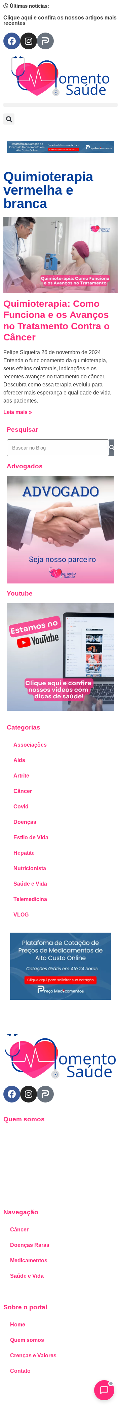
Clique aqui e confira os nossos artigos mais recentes (60, 20)
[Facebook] (11, 41)
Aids (19, 760)
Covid (21, 806)
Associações (30, 745)
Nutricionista (29, 868)
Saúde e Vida (30, 884)
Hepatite (24, 853)
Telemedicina (30, 899)
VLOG (21, 915)
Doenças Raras (29, 1245)
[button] (60, 105)
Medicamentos (28, 1260)
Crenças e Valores (33, 1355)
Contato (20, 1371)
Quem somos (27, 1340)
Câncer (22, 791)
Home (17, 1324)
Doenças (24, 822)
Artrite (21, 776)
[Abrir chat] (104, 1390)
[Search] (111, 447)
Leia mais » (17, 412)
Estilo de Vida (30, 837)
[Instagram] (28, 41)
